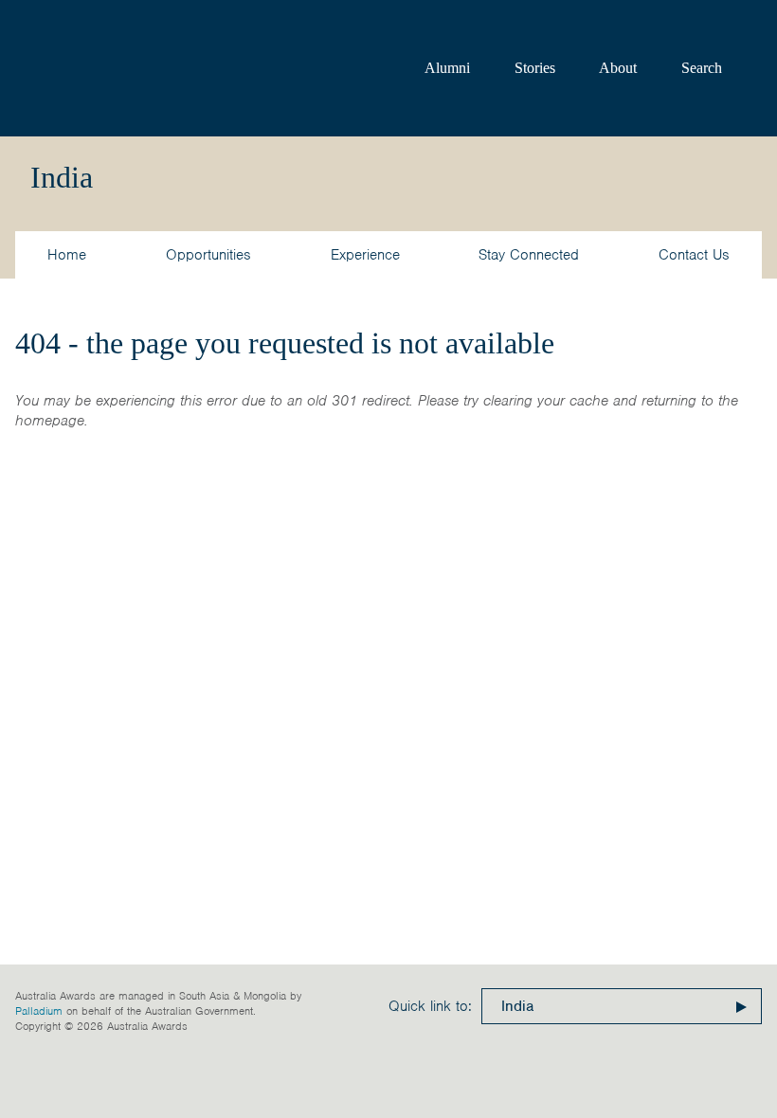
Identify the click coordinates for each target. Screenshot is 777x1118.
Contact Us (694, 254)
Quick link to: (430, 1006)
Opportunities (208, 254)
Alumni (447, 68)
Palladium (39, 1011)
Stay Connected (529, 254)
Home (66, 254)
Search (701, 68)
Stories (535, 68)
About (618, 68)
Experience (365, 254)
